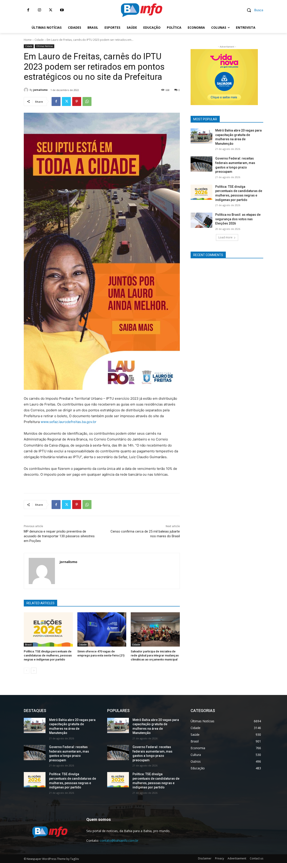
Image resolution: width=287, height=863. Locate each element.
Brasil (28, 644)
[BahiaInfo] (141, 10)
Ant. (265, 76)
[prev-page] (26, 670)
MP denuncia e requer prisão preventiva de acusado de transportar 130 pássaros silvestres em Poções (59, 536)
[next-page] (34, 670)
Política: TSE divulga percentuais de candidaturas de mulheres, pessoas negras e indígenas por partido (48, 655)
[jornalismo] (27, 90)
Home (28, 40)
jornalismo (40, 89)
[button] (253, 10)
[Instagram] (39, 10)
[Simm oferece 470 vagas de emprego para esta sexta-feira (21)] (101, 629)
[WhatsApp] (87, 101)
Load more (225, 237)
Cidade (39, 40)
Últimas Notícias (44, 46)
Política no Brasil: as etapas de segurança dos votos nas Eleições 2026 (238, 219)
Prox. (182, 76)
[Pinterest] (76, 101)
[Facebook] (28, 10)
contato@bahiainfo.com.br (119, 840)
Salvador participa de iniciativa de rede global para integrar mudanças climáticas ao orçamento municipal (155, 655)
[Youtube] (61, 10)
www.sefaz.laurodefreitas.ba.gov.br (68, 422)
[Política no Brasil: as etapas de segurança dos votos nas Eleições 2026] (201, 220)
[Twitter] (50, 10)
